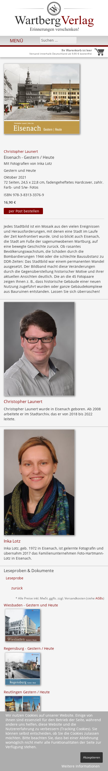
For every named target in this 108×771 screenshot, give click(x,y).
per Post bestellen (23, 211)
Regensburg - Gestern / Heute (29, 648)
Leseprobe (14, 578)
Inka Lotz (12, 541)
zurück (17, 588)
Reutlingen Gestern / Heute (27, 692)
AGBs (99, 598)
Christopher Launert (21, 151)
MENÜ (16, 41)
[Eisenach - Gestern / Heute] (42, 100)
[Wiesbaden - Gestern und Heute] (22, 626)
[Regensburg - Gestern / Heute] (22, 670)
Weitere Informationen (81, 766)
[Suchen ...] (71, 40)
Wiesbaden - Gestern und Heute (31, 605)
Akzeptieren (91, 757)
